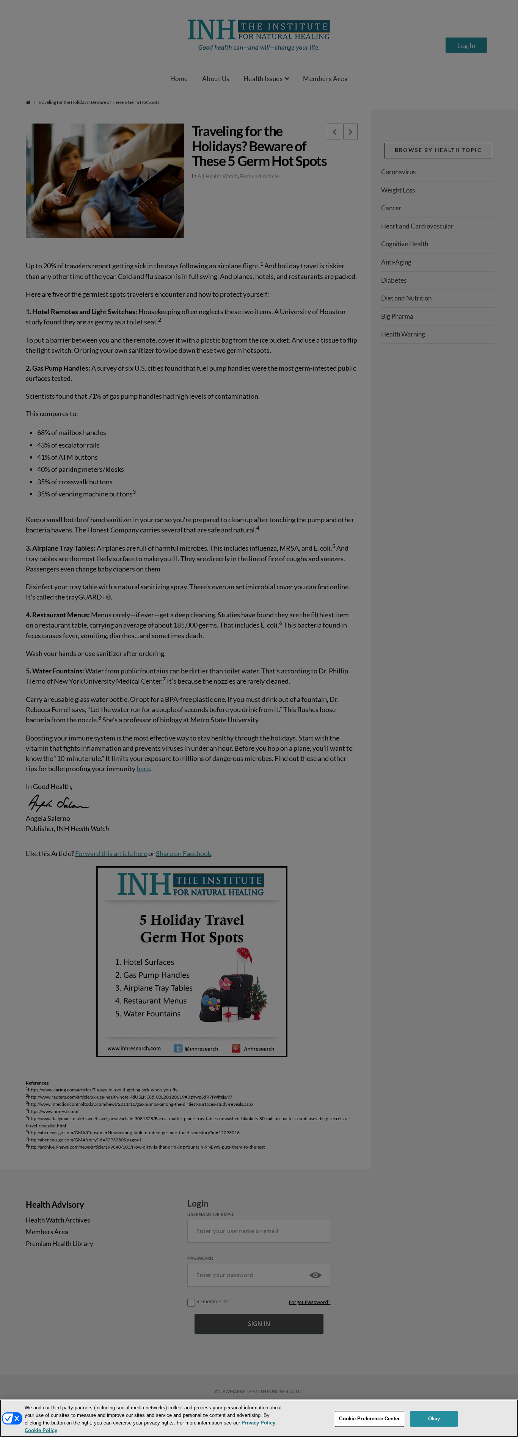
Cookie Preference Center (369, 1418)
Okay (434, 1418)
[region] (259, 1418)
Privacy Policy (258, 1423)
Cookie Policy (41, 1431)
